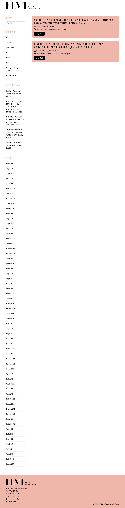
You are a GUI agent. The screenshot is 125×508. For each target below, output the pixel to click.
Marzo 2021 (9, 454)
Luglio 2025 (9, 213)
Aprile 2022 (9, 389)
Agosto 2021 (9, 429)
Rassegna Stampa (54, 51)
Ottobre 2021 (9, 419)
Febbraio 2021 (10, 459)
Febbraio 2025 (10, 238)
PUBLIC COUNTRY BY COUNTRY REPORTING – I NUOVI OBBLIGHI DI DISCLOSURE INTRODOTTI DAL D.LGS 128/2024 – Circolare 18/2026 (15, 106)
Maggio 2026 (10, 173)
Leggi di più (39, 33)
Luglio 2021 (9, 434)
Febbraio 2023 (10, 349)
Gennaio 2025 (10, 244)
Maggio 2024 (10, 279)
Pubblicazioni (10, 63)
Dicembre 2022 (10, 359)
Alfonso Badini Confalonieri (44, 53)
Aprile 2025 (9, 228)
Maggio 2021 (9, 444)
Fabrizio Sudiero (57, 53)
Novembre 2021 (10, 414)
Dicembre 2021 (10, 409)
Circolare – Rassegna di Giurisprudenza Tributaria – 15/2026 (14, 145)
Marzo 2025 (9, 234)
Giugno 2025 (9, 218)
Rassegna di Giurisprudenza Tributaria (14, 69)
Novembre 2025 (10, 198)
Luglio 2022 (9, 379)
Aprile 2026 (9, 178)
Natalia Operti (66, 53)
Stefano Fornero (62, 29)
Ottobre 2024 (10, 259)
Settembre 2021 (10, 424)
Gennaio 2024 (10, 299)
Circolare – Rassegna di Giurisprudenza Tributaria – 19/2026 (14, 93)
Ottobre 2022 (10, 369)
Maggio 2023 (10, 334)
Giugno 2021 (9, 439)
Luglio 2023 (9, 324)
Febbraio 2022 (10, 399)
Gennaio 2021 (10, 464)
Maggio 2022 (10, 384)
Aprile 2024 (9, 284)
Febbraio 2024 (10, 294)
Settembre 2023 (11, 319)
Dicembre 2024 (10, 249)
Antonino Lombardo (42, 29)
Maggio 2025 (10, 223)
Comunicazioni (10, 48)
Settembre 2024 (11, 264)
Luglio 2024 (9, 269)
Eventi (8, 53)
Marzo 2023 (9, 344)
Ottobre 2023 (10, 314)
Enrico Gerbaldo (52, 29)
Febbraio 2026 (10, 188)
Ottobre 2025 (10, 203)
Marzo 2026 (9, 183)
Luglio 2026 (9, 163)
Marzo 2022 (9, 394)
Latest (8, 38)
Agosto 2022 (9, 374)
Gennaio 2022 (10, 404)
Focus (8, 58)
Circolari (51, 26)
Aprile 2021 (9, 449)
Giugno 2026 (9, 168)
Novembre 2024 (10, 253)
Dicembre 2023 (10, 304)
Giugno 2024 (9, 274)
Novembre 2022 (10, 364)
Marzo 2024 (9, 289)
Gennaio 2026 (10, 193)
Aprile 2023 (9, 339)
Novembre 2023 (10, 309)
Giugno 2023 (9, 329)
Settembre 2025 (11, 208)
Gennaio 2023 (10, 354)
